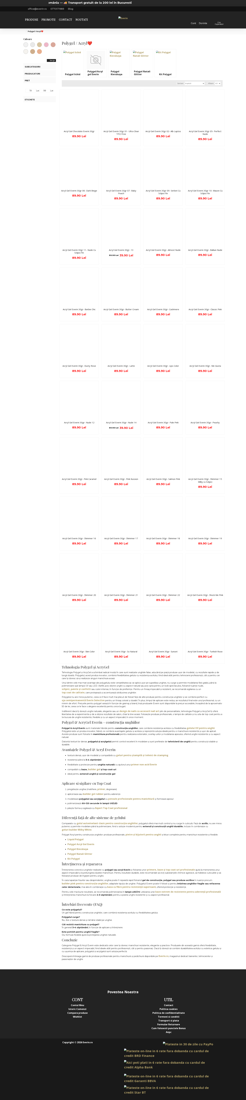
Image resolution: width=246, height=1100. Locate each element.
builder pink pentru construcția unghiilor (85, 883)
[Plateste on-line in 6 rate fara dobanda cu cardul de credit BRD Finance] (168, 1053)
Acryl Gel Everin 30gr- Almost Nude (163, 250)
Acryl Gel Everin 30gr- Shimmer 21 (121, 595)
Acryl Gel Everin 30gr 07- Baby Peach (121, 192)
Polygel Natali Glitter (79, 853)
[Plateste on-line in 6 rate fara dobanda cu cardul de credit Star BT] (168, 1090)
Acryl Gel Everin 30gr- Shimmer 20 (79, 595)
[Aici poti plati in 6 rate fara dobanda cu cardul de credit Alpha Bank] (168, 1065)
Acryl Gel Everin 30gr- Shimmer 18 (163, 538)
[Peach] (39, 51)
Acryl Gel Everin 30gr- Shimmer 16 (79, 538)
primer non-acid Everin (144, 764)
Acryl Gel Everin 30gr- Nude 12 (79, 422)
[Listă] (68, 83)
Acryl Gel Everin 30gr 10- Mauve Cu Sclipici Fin (205, 192)
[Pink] (46, 44)
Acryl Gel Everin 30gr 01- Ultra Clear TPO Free (121, 133)
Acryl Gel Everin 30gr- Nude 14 (121, 422)
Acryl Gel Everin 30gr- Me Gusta (205, 366)
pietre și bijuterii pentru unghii (143, 834)
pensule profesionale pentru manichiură (131, 798)
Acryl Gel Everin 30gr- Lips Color (163, 366)
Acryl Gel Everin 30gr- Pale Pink (163, 422)
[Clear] (25, 44)
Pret (27, 80)
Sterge (52, 60)
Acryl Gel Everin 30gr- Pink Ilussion (121, 479)
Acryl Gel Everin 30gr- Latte (121, 366)
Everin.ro (164, 956)
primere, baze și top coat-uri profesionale (171, 869)
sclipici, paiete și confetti (76, 689)
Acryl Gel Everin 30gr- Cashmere (163, 309)
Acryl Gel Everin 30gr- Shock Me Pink (205, 595)
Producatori (32, 73)
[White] (32, 44)
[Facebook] (95, 979)
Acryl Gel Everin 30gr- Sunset (163, 651)
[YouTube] (117, 979)
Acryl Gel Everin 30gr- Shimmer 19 (205, 538)
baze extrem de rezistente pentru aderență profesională (188, 891)
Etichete (30, 99)
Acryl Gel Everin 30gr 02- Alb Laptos (163, 131)
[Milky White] (25, 51)
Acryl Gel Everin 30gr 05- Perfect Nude (205, 133)
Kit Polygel (73, 858)
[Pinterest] (129, 979)
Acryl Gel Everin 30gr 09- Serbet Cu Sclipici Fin (163, 192)
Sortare (180, 83)
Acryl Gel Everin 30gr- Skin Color (79, 651)
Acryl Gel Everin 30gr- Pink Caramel (79, 479)
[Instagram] (106, 979)
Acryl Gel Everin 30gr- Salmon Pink (163, 479)
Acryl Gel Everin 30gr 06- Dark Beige (79, 190)
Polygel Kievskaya (77, 849)
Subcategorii (32, 66)
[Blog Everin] (151, 979)
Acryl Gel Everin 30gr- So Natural (121, 651)
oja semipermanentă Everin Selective (83, 700)
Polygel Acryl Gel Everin (80, 844)
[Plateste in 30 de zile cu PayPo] (188, 1044)
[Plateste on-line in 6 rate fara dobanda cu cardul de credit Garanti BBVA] (168, 1078)
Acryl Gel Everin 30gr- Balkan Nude (205, 250)
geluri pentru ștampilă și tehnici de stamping (142, 755)
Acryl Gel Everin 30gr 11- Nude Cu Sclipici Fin (79, 251)
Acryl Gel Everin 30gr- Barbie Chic (79, 309)
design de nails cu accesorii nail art (139, 711)
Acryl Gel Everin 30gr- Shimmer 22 (163, 595)
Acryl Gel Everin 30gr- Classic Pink (205, 309)
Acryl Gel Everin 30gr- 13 (121, 250)
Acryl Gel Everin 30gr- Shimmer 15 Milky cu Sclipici (205, 480)
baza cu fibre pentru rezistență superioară (131, 886)
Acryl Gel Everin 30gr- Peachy (205, 422)
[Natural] (32, 51)
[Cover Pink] (53, 44)
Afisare (211, 83)
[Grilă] (64, 83)
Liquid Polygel (75, 839)
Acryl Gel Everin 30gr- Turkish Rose (205, 651)
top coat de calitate (73, 692)
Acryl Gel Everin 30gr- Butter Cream (121, 309)
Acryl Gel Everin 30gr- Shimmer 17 (121, 538)
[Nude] (39, 44)
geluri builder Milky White (77, 829)
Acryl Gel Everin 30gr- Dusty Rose (79, 366)
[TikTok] (140, 979)
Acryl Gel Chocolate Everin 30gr (79, 131)
